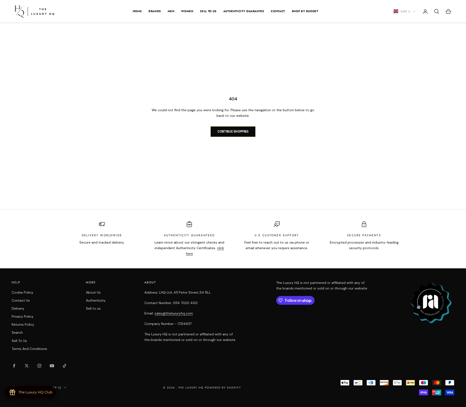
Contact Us (21, 300)
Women (187, 11)
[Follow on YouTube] (52, 365)
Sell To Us (208, 11)
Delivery (18, 308)
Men (171, 11)
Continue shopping (232, 131)
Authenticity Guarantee (243, 11)
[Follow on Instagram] (39, 365)
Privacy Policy (22, 316)
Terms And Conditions (29, 349)
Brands (155, 11)
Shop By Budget (305, 11)
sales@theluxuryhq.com (174, 313)
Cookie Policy (22, 292)
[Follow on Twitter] (26, 365)
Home (137, 11)
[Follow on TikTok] (64, 365)
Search (17, 332)
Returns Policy (23, 324)
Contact (278, 11)
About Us (93, 292)
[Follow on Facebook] (14, 365)
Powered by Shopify (223, 388)
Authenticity (96, 300)
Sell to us (93, 308)
